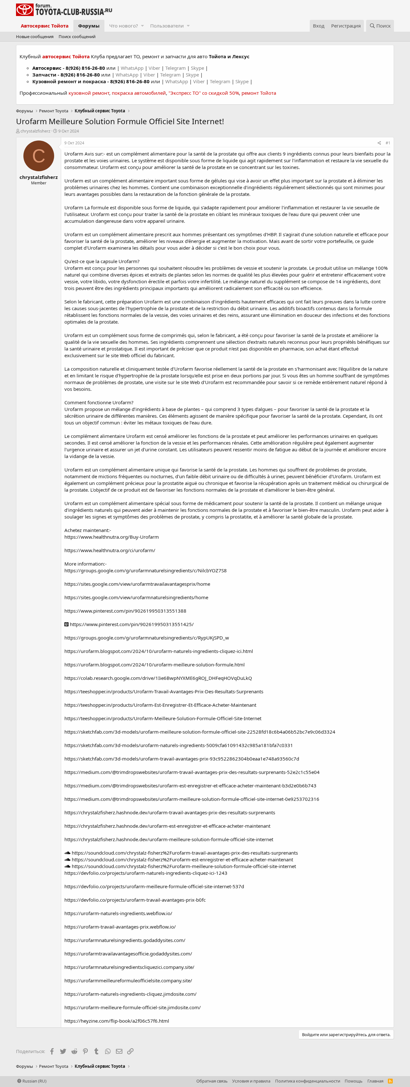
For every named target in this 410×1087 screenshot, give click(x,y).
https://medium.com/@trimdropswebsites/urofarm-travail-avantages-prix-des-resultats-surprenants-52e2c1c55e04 (192, 772)
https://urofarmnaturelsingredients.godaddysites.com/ (124, 940)
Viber (154, 68)
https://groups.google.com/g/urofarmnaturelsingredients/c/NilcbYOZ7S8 (145, 570)
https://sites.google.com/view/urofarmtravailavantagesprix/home (137, 584)
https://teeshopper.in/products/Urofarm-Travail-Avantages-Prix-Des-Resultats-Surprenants (163, 691)
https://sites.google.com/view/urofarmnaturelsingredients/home (136, 597)
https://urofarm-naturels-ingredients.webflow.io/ (118, 913)
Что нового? (123, 25)
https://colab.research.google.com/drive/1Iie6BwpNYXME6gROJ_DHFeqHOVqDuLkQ (158, 678)
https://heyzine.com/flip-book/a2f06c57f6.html (116, 1021)
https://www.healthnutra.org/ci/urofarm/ (109, 550)
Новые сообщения (34, 36)
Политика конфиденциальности (307, 1081)
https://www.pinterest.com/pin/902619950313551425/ (131, 624)
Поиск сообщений (77, 36)
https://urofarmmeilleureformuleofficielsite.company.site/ (128, 980)
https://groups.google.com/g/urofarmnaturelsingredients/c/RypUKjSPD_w (146, 637)
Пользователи (167, 25)
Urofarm (73, 180)
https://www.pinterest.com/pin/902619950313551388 (125, 611)
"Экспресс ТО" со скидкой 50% (203, 93)
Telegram (176, 68)
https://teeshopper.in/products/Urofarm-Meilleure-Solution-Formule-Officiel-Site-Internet (162, 718)
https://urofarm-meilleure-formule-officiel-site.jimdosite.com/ (132, 1007)
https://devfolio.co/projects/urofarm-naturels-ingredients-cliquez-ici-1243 (145, 873)
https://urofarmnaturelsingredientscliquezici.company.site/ (129, 967)
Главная (375, 1081)
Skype (198, 68)
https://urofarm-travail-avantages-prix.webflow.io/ (120, 926)
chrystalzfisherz (35, 131)
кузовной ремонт (89, 93)
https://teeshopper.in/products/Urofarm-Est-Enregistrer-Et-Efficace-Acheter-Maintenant (160, 705)
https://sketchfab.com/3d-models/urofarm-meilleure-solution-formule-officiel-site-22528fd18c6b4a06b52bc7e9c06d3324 (199, 732)
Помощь (354, 1081)
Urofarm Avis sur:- (85, 153)
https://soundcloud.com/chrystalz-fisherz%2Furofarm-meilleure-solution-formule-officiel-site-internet (183, 866)
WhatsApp (133, 68)
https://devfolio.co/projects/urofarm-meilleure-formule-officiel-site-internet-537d (154, 886)
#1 (388, 143)
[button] (142, 26)
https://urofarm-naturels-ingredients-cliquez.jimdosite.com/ (130, 994)
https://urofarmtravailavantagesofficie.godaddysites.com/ (128, 953)
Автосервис (47, 68)
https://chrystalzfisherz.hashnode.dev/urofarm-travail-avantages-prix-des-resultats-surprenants (169, 812)
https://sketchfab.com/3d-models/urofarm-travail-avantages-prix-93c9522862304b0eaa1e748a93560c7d (181, 758)
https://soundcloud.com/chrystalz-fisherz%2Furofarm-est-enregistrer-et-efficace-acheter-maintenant (181, 859)
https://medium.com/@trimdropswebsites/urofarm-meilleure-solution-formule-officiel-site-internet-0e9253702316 (191, 799)
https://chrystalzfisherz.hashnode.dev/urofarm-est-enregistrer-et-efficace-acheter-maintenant (167, 826)
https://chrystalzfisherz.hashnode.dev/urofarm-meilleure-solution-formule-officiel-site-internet (168, 839)
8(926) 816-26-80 (85, 68)
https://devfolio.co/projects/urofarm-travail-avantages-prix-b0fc (135, 900)
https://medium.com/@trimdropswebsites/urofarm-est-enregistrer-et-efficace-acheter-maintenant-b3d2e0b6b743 (190, 785)
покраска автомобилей (139, 93)
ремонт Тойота (259, 93)
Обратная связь (212, 1081)
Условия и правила (251, 1081)
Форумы (89, 25)
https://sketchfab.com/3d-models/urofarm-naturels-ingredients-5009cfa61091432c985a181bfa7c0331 (178, 745)
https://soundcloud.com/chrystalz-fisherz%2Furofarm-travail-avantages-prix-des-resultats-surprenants (184, 852)
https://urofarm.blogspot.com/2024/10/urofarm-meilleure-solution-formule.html (154, 664)
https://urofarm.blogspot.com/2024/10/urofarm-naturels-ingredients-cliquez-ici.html (158, 651)
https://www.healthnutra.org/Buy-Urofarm (111, 537)
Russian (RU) (33, 1081)
